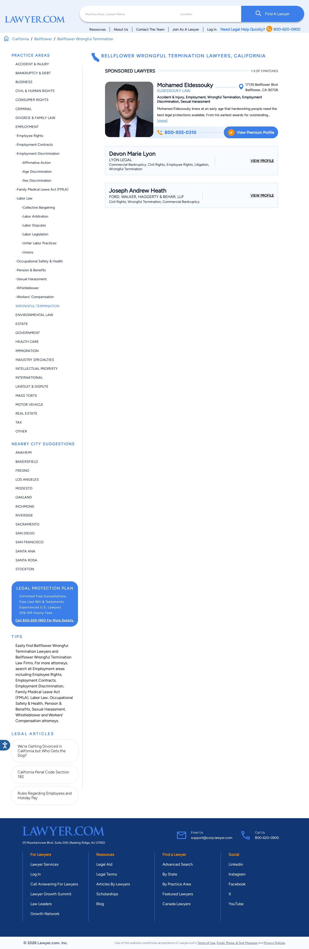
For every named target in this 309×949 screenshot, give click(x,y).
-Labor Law (23, 198)
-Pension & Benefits (30, 270)
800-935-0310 (181, 132)
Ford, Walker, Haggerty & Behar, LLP (146, 196)
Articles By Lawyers (113, 884)
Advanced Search (177, 864)
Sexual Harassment (48, 709)
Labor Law (39, 697)
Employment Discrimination (39, 686)
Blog (100, 904)
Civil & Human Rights (35, 91)
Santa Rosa (26, 560)
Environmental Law (34, 315)
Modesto (23, 488)
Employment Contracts (35, 680)
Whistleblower (27, 715)
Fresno (22, 470)
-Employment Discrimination (37, 153)
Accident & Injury (32, 64)
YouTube (236, 904)
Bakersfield (26, 461)
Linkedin (236, 864)
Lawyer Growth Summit (50, 894)
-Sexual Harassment (31, 279)
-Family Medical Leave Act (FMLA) (41, 189)
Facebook (237, 884)
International (29, 377)
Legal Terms (106, 874)
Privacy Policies (274, 943)
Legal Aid (104, 864)
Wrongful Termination (37, 306)
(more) (162, 120)
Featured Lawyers (177, 894)
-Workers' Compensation (34, 297)
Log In (212, 29)
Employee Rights (46, 674)
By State (169, 874)
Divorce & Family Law (35, 118)
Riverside (24, 515)
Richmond (24, 506)
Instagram (237, 874)
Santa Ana (25, 551)
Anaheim (23, 452)
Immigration (27, 351)
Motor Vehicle (29, 404)
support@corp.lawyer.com (211, 838)
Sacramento (27, 524)
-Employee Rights (29, 135)
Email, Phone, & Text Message (237, 943)
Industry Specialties (34, 360)
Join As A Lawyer (185, 29)
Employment (27, 127)
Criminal (23, 109)
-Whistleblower (27, 288)
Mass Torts (26, 395)
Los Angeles (27, 479)
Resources (97, 29)
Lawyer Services (44, 864)
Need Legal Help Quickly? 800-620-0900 (260, 29)
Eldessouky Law (173, 90)
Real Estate (26, 413)
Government (27, 333)
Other (21, 431)
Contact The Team (150, 29)
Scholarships (107, 894)
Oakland (23, 497)
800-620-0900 (267, 838)
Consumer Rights (32, 100)
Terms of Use (206, 943)
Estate (21, 324)
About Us (121, 29)
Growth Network (44, 913)
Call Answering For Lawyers (54, 884)
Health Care (27, 341)
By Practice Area (176, 884)
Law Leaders (41, 904)
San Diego (25, 533)
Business (23, 82)
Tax (18, 422)
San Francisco (29, 542)
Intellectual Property (36, 368)
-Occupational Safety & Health (39, 261)
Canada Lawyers (176, 904)
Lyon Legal (120, 160)
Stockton (24, 569)
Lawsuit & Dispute (32, 386)
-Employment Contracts (34, 144)
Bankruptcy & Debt (33, 73)
